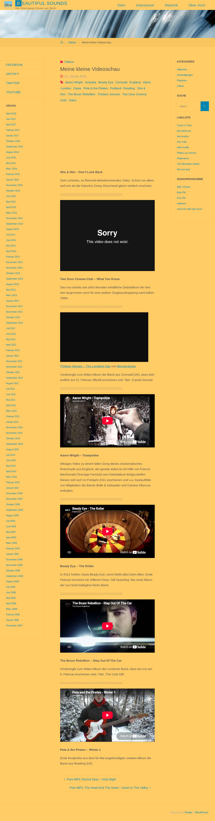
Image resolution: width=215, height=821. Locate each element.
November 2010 (14, 433)
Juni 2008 (11, 592)
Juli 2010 (10, 455)
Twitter (13, 83)
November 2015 (14, 185)
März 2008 (11, 609)
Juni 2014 (11, 240)
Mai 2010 (10, 465)
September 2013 (14, 278)
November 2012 (14, 311)
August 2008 (12, 581)
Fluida (188, 812)
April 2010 (11, 471)
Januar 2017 (12, 135)
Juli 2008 (10, 587)
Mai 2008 (10, 598)
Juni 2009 (11, 526)
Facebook (14, 64)
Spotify (12, 74)
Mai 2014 (10, 245)
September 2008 (14, 576)
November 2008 (14, 565)
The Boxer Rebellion (81, 94)
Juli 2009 (10, 521)
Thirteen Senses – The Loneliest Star (85, 366)
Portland (115, 88)
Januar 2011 (12, 422)
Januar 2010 (12, 487)
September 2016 (14, 146)
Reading (129, 88)
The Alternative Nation (188, 164)
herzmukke (183, 136)
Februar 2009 (13, 548)
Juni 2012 (11, 333)
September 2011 (14, 377)
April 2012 (11, 344)
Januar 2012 (12, 355)
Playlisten (182, 80)
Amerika (90, 82)
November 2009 (14, 499)
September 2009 (14, 510)
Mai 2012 (10, 339)
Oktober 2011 (13, 372)
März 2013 (11, 295)
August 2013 (12, 284)
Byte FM (181, 192)
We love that (183, 169)
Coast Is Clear (184, 125)
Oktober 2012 (13, 317)
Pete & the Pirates (95, 88)
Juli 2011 (10, 388)
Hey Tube (182, 141)
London (66, 88)
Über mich (197, 5)
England (135, 82)
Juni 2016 (11, 157)
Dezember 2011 (14, 361)
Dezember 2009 (14, 493)
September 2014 (14, 223)
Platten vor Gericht (186, 153)
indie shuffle (183, 147)
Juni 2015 (11, 196)
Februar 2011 (13, 416)
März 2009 (11, 543)
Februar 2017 (13, 130)
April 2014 (11, 251)
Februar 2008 (13, 614)
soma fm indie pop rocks (189, 209)
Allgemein (182, 69)
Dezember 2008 (14, 559)
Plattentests (183, 158)
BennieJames (126, 366)
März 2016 (11, 168)
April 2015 (11, 207)
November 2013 (14, 267)
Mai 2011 (10, 399)
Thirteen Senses (109, 94)
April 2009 (11, 537)
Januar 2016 (12, 179)
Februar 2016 (13, 174)
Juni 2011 (11, 394)
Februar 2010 (13, 482)
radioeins (181, 203)
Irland (146, 82)
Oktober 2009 (13, 504)
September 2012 (14, 322)
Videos (72, 42)
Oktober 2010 (13, 438)
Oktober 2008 (13, 570)
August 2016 (12, 152)
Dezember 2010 (14, 427)
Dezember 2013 (14, 262)
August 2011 (12, 383)
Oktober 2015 (13, 190)
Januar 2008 (12, 620)
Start (121, 5)
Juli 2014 (10, 234)
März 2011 (11, 410)
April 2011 (11, 405)
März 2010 (11, 476)
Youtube (13, 92)
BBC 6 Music (184, 187)
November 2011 (14, 366)
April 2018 (11, 113)
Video (72, 100)
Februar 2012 (13, 350)
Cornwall (121, 82)
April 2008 (11, 603)
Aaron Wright (74, 82)
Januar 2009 (12, 554)
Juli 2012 (10, 328)
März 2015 (11, 212)
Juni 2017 (11, 119)
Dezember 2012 (14, 306)
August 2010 (12, 449)
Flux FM (181, 198)
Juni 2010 (11, 460)
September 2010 (14, 444)
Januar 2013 (12, 300)
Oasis (77, 88)
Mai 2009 (10, 532)
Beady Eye (105, 82)
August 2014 (12, 229)
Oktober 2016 (13, 141)
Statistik (171, 5)
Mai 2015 (10, 201)
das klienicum (184, 130)
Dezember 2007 (14, 625)
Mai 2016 (10, 163)
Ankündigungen (185, 75)
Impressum (145, 5)
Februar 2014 (13, 256)
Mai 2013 (10, 289)
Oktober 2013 (13, 273)
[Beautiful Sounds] (8, 5)
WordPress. (202, 812)
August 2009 (12, 515)
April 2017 (11, 124)
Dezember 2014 (14, 218)
